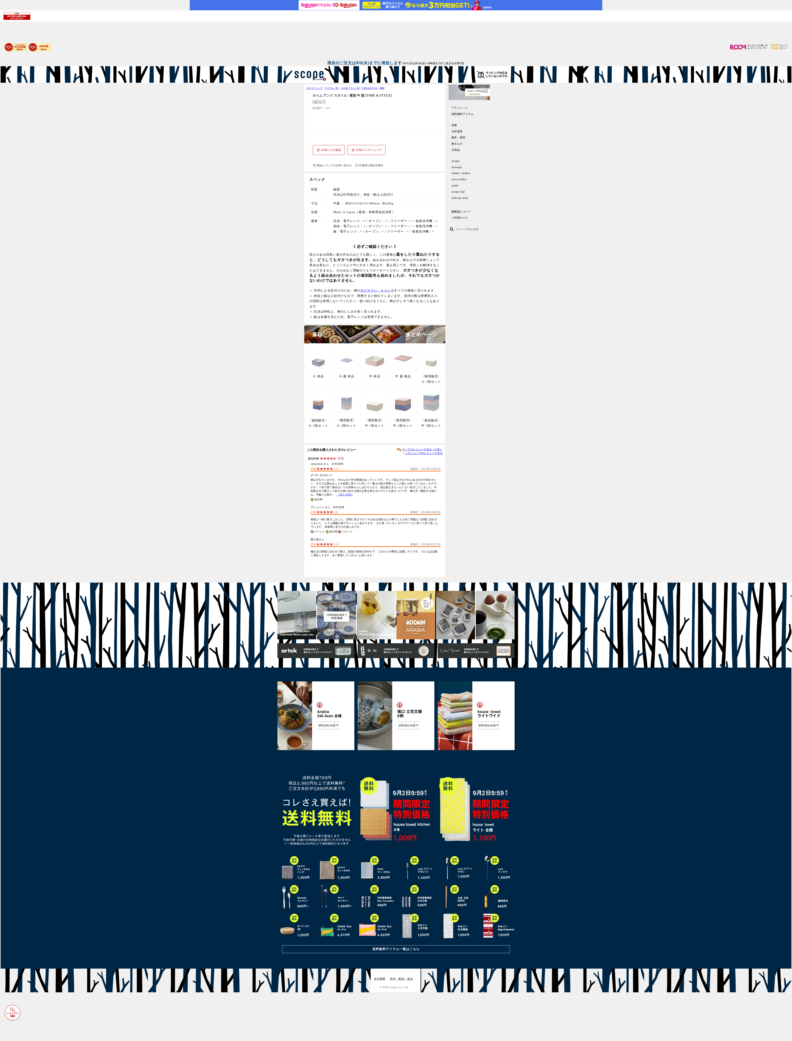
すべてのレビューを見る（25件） (422, 449)
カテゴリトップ (314, 88)
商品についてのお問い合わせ (334, 165)
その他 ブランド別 (350, 88)
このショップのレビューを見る (424, 453)
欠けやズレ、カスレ (376, 290)
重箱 (382, 88)
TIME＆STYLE (369, 88)
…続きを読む (345, 494)
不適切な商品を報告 (371, 165)
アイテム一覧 (331, 88)
